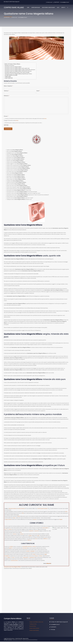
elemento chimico (12, 508)
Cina (36, 538)
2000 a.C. (46, 538)
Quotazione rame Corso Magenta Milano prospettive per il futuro (18, 73)
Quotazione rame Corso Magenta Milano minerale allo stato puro (18, 71)
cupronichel (25, 557)
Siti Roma (35, 639)
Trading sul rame (32, 624)
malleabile (32, 551)
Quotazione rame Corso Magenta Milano (13, 66)
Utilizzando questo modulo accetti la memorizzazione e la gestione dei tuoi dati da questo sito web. (23, 122)
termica (34, 546)
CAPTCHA (6, 125)
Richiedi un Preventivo (9, 65)
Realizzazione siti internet (17, 639)
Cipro (14, 517)
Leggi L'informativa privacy (9, 638)
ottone (40, 555)
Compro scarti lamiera (34, 630)
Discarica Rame (32, 626)
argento (10, 548)
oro (21, 532)
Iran (5, 529)
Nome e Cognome (8, 85)
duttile (27, 551)
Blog (58, 7)
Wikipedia (48, 563)
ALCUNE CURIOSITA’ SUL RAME (11, 75)
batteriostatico (14, 560)
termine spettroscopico (43, 508)
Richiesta (6, 95)
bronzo (34, 519)
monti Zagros (45, 527)
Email (38, 90)
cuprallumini (31, 557)
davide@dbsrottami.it (55, 624)
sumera (22, 533)
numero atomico (21, 508)
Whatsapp (53, 629)
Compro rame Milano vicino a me (36, 621)
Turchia (9, 529)
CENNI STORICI (8, 76)
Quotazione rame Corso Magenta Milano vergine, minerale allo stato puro (20, 69)
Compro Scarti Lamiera (34, 628)
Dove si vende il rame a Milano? (48, 7)
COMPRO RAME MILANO (14, 7)
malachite (31, 530)
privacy (45, 118)
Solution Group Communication (28, 639)
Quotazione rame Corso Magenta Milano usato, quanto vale (17, 68)
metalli (33, 554)
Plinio (19, 516)
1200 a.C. (29, 540)
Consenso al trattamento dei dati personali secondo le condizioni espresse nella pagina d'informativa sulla (25, 118)
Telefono (6, 90)
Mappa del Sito (25, 638)
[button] (67, 7)
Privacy (6, 116)
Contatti (63, 7)
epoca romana (8, 519)
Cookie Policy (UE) (18, 638)
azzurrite (36, 530)
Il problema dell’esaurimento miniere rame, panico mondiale (17, 72)
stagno (60, 519)
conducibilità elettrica (27, 546)
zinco (13, 557)
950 (23, 513)
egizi (38, 535)
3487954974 (53, 627)
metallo (11, 546)
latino (66, 511)
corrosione (25, 548)
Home (28, 7)
